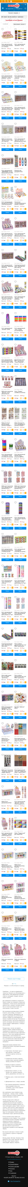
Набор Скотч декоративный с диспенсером (6, 739)
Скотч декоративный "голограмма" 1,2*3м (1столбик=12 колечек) (7, 455)
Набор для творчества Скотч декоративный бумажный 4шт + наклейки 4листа (7, 487)
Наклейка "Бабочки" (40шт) (19, 707)
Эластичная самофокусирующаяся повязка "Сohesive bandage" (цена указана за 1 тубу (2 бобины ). (20, 203)
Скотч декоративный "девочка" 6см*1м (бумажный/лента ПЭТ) (20, 140)
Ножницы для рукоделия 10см (18, 171)
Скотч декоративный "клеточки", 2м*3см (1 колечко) (19, 77)
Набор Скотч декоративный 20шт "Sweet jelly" (7, 929)
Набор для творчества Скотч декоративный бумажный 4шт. (20, 613)
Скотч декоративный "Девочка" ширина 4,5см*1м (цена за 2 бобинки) (19, 803)
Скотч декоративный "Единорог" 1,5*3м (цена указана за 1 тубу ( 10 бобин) (7, 613)
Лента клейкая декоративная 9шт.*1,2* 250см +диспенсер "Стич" (20, 645)
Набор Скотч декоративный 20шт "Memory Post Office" (19, 929)
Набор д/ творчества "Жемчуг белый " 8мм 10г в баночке (7, 140)
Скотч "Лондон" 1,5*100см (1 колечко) (19, 392)
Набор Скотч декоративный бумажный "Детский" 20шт (19, 897)
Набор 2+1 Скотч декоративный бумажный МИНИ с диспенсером (6, 424)
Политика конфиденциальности (14, 1159)
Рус (22, 4)
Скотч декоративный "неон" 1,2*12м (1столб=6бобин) (19, 329)
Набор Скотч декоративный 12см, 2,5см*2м (7, 897)
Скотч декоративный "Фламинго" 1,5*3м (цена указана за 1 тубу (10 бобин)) (20, 582)
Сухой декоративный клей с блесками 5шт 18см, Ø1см (7, 645)
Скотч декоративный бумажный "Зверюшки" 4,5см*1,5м (7, 266)
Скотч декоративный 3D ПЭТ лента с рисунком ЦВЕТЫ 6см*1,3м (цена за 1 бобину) (19, 456)
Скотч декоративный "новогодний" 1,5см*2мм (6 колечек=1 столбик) (20, 550)
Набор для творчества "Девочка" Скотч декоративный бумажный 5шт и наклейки (7, 392)
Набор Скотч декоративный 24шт (7, 802)
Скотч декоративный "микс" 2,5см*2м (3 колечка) (7, 582)
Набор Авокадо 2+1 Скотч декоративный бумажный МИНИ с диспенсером (19, 424)
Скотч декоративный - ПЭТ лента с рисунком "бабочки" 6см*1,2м (7, 298)
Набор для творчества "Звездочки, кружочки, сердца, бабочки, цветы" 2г (7, 771)
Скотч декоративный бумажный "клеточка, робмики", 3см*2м (7, 77)
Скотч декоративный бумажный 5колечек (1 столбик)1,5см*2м (7, 550)
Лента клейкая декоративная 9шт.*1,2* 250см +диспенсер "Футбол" (20, 676)
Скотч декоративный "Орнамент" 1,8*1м (19, 45)
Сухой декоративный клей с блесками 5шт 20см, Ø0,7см (19, 266)
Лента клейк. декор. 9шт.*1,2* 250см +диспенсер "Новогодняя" (7, 676)
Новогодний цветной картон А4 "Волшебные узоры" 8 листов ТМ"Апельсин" (20, 739)
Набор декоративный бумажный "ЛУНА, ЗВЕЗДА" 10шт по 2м (7, 708)
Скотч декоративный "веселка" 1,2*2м (7, 329)
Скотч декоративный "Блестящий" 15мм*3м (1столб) (20, 519)
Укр (25, 4)
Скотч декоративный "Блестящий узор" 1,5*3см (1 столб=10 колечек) (7, 519)
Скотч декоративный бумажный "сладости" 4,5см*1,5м (20, 108)
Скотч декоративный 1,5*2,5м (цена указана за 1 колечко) (7, 45)
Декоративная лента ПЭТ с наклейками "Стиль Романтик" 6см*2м (19, 361)
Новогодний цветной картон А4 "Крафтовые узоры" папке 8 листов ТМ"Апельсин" (20, 771)
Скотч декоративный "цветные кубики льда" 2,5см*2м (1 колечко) (7, 108)
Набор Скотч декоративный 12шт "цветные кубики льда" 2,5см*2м (7, 866)
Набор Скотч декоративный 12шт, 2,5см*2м (19, 866)
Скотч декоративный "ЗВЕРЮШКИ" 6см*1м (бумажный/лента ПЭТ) (7, 171)
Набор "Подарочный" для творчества (19, 834)
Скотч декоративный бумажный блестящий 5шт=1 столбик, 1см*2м (7, 361)
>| (15, 983)
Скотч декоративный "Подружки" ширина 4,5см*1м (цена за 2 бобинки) (7, 834)
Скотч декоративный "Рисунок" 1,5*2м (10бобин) (19, 298)
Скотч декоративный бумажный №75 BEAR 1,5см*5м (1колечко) (7, 203)
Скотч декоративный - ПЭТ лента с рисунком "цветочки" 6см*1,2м (7, 235)
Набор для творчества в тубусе (7, 960)
